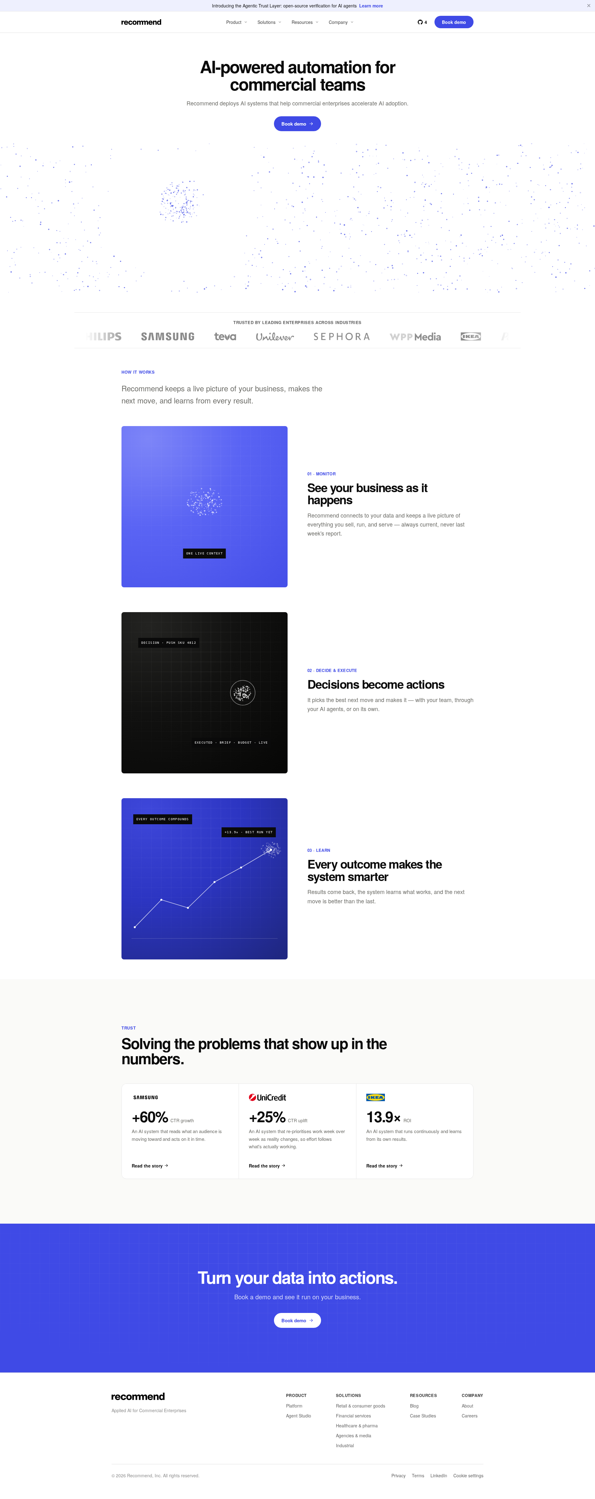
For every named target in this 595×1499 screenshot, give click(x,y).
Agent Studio (298, 1415)
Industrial (345, 1445)
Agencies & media (353, 1435)
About (467, 1406)
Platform (294, 1406)
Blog (414, 1406)
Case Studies (423, 1415)
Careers (470, 1415)
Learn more (371, 5)
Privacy (398, 1475)
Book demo (293, 123)
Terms (418, 1475)
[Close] (588, 5)
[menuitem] (238, 22)
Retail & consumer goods (360, 1406)
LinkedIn (438, 1475)
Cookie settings (468, 1475)
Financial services (353, 1415)
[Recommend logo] (138, 1396)
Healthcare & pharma (357, 1425)
